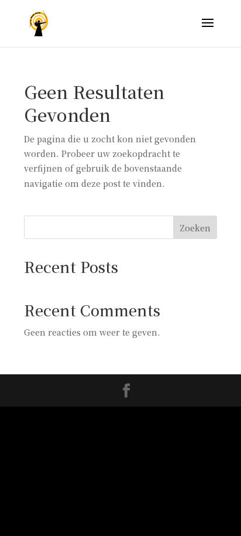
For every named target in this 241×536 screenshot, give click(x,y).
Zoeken (195, 228)
